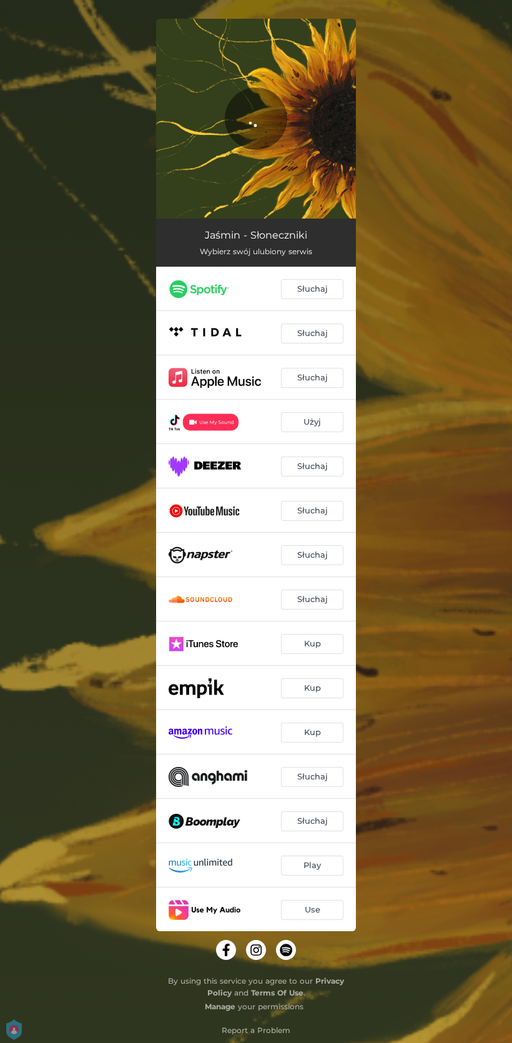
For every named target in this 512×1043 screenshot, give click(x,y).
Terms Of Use (277, 992)
